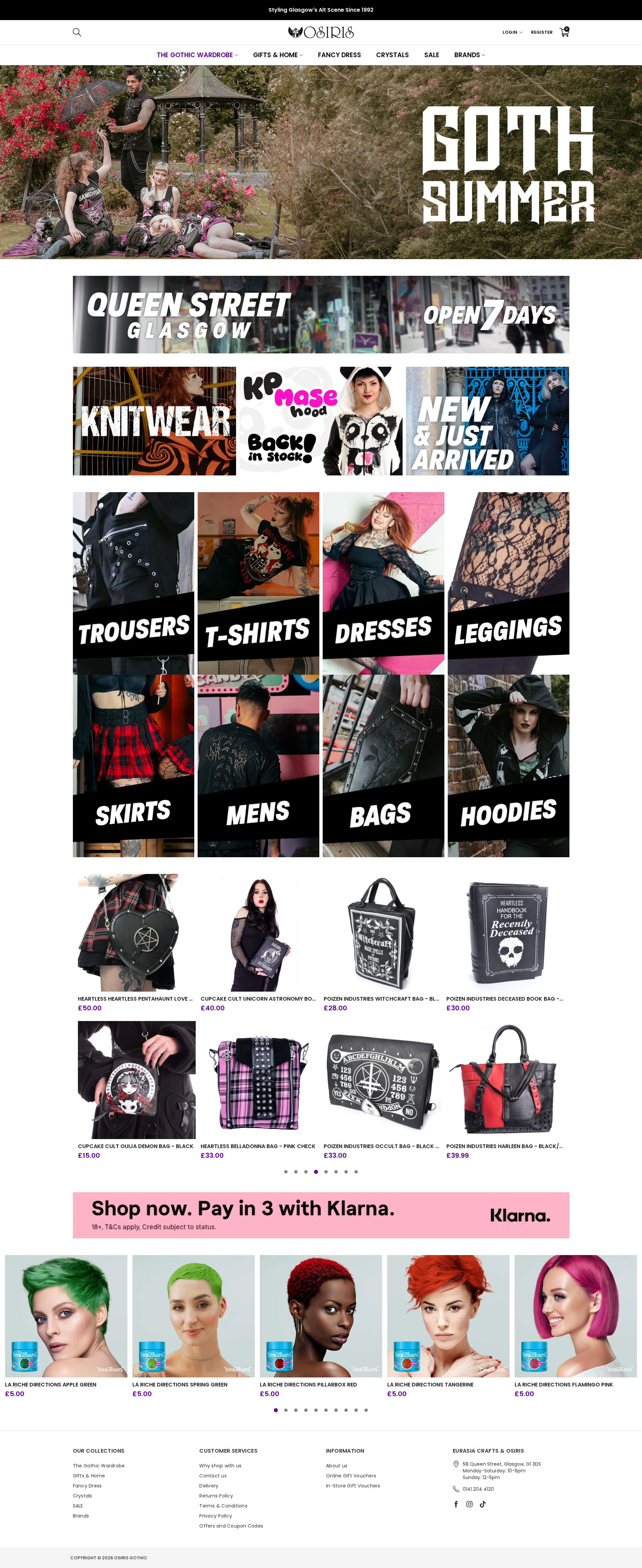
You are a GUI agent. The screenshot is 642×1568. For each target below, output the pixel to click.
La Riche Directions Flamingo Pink (564, 1384)
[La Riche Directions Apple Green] (66, 1316)
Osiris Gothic (130, 1558)
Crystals (392, 55)
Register (542, 32)
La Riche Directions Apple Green (50, 1384)
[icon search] (177, 32)
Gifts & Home (275, 55)
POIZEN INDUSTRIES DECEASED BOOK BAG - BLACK (505, 999)
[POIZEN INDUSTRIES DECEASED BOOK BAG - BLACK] (505, 933)
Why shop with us (220, 1465)
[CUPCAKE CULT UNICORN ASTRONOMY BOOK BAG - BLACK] (260, 933)
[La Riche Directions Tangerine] (448, 1316)
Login (510, 32)
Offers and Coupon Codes (231, 1526)
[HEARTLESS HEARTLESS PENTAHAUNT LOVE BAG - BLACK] (137, 933)
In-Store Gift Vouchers (353, 1485)
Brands (467, 55)
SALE (431, 55)
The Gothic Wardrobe (195, 55)
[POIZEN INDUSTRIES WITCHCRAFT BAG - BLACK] (383, 933)
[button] (286, 1171)
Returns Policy (216, 1495)
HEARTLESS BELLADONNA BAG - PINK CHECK (258, 1146)
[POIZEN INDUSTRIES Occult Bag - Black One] (383, 1080)
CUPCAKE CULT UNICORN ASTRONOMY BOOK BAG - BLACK (260, 999)
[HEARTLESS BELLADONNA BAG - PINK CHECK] (260, 1080)
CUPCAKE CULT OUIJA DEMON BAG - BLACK (136, 1146)
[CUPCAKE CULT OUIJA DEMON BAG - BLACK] (137, 1080)
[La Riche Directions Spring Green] (193, 1316)
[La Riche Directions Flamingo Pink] (576, 1316)
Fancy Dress (339, 55)
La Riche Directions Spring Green (179, 1384)
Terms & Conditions (223, 1505)
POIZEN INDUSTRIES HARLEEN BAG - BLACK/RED (505, 1146)
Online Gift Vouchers (351, 1475)
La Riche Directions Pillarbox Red (308, 1384)
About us (336, 1465)
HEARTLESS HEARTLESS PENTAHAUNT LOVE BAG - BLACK (137, 999)
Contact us (213, 1475)
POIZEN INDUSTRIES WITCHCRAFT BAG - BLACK (383, 999)
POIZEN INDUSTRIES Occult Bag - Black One (383, 1146)
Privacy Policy (215, 1516)
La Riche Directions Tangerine (430, 1384)
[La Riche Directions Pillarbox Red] (321, 1316)
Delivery (208, 1485)
